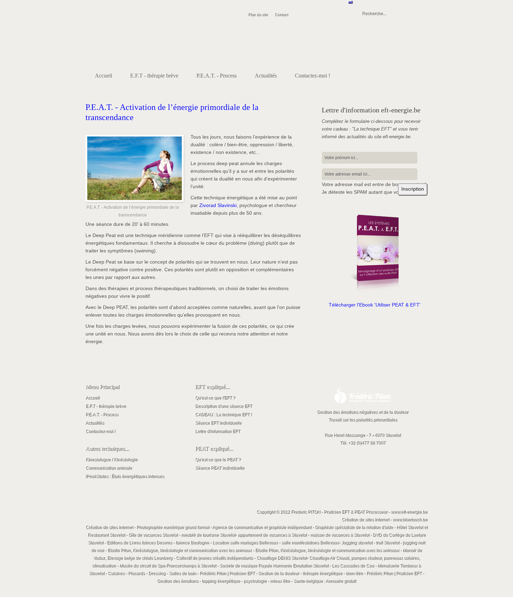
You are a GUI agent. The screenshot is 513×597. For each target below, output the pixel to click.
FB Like (378, 51)
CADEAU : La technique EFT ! (223, 414)
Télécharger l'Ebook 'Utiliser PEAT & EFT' (375, 305)
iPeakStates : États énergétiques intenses (125, 476)
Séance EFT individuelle (218, 422)
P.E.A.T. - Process (102, 414)
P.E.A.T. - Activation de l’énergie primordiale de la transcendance (172, 112)
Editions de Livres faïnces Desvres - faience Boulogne (158, 542)
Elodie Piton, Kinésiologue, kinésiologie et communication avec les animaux (179, 550)
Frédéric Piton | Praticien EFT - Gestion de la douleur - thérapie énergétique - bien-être (281, 573)
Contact (281, 14)
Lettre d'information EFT (217, 431)
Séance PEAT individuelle (219, 467)
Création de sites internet (109, 527)
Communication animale (109, 467)
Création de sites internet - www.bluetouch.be (385, 519)
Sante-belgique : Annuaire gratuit (324, 580)
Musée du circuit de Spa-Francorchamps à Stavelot (167, 565)
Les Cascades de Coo (353, 565)
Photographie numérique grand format (172, 527)
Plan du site (258, 14)
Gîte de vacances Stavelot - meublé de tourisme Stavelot (181, 534)
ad (350, 2)
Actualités (95, 422)
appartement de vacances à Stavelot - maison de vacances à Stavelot (303, 534)
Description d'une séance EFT (223, 406)
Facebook (422, 51)
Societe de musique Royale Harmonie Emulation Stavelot (274, 565)
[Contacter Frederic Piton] (363, 406)
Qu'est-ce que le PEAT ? (218, 459)
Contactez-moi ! (100, 431)
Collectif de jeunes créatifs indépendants (214, 557)
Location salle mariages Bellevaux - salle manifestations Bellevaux (276, 542)
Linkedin (392, 51)
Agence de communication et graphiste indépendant (261, 527)
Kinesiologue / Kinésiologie (111, 459)
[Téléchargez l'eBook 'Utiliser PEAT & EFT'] (375, 253)
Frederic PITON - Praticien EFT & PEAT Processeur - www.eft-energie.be (359, 511)
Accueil (92, 397)
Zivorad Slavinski (218, 205)
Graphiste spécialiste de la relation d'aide (354, 527)
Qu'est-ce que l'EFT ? (215, 397)
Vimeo (407, 51)
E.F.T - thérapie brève (106, 406)
